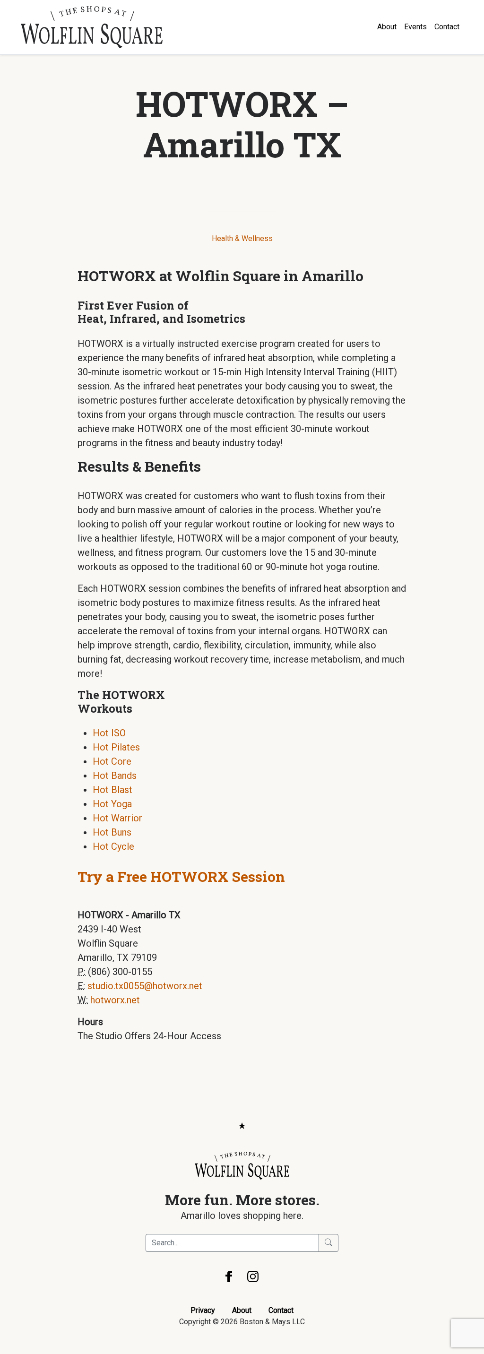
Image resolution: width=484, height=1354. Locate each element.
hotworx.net (115, 1000)
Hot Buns (112, 832)
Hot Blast (112, 789)
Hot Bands (115, 775)
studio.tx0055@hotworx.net (144, 986)
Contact (446, 26)
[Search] (328, 1243)
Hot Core (112, 761)
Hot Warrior (117, 818)
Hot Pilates (116, 747)
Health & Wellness (242, 238)
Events (415, 26)
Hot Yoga (112, 804)
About (387, 26)
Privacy (202, 1310)
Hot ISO (109, 733)
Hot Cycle (113, 846)
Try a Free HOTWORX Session (181, 876)
